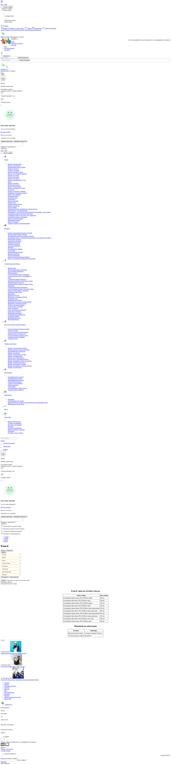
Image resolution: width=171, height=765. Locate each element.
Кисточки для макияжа (15, 425)
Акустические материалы (15, 271)
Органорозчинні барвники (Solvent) (19, 257)
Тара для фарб (12, 207)
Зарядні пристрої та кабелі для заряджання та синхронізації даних (28, 402)
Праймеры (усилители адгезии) (17, 193)
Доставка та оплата (10, 30)
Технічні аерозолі (13, 385)
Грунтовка (11, 190)
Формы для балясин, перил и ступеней (19, 361)
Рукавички (11, 431)
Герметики (11, 286)
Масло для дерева (13, 222)
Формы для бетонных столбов (17, 354)
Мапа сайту (7, 699)
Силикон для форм (13, 170)
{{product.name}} (6, 750)
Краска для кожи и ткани (15, 172)
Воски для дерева (13, 183)
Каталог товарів (7, 7)
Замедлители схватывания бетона (18, 359)
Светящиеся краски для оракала (17, 217)
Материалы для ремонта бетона (17, 297)
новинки (24, 580)
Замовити (4, 762)
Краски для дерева (13, 178)
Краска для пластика (14, 165)
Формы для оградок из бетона (17, 364)
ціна (16, 580)
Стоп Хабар (11, 250)
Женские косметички (14, 421)
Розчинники (11, 199)
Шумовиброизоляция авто (16, 380)
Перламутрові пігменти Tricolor (17, 234)
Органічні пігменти (14, 244)
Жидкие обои (12, 268)
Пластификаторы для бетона (16, 351)
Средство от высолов (14, 311)
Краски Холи (12, 202)
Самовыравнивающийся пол (16, 314)
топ (19, 580)
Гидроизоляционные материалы (17, 287)
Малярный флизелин (14, 318)
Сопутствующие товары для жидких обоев (21, 289)
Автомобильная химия (15, 382)
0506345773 (6, 56)
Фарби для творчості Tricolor (16, 188)
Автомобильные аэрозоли (16, 377)
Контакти (38, 30)
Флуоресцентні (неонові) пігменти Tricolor (21, 236)
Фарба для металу (13, 169)
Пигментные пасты (14, 185)
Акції (2, 30)
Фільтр (3, 550)
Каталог (14, 38)
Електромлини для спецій (16, 401)
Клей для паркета (13, 308)
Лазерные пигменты (14, 242)
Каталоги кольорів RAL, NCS (17, 180)
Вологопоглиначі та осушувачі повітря (19, 302)
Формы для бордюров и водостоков (18, 350)
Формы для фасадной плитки (17, 362)
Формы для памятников (15, 356)
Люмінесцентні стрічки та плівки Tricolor (20, 284)
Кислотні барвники (14, 255)
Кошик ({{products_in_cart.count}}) (14, 28)
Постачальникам (30, 30)
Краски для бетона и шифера (16, 191)
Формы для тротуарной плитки (17, 348)
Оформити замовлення (20, 141)
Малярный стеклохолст (15, 313)
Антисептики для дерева (15, 306)
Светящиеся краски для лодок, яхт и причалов (22, 215)
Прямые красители (13, 254)
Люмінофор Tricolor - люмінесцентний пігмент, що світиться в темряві (29, 238)
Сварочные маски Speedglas (16, 337)
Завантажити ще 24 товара (9, 583)
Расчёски (10, 426)
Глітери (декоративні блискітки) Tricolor (20, 233)
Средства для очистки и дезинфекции (19, 276)
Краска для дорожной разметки (17, 173)
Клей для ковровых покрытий (17, 310)
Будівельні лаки (12, 198)
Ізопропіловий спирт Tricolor (16, 167)
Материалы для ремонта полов (17, 303)
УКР (5, 4)
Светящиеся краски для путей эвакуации (20, 214)
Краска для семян (13, 201)
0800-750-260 (5, 37)
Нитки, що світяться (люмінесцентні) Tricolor (21, 258)
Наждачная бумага (13, 319)
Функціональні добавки (15, 249)
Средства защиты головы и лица (18, 335)
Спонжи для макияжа (14, 423)
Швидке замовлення (6, 141)
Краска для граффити (14, 194)
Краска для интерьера (14, 186)
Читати (24, 653)
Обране (29, 28)
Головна (5, 26)
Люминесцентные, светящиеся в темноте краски (22, 209)
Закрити (3, 552)
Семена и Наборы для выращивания (19, 223)
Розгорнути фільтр (6, 582)
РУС (2, 4)
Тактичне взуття (13, 338)
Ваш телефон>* (22, 760)
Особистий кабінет (50, 28)
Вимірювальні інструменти (16, 404)
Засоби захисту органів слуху (17, 334)
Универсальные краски (15, 204)
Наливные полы (13, 298)
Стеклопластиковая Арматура (17, 279)
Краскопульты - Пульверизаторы (18, 210)
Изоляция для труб (13, 295)
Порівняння (38, 28)
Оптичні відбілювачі (14, 246)
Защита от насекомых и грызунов (18, 290)
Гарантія (6, 687)
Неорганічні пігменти (14, 239)
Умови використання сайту (12, 697)
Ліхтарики (11, 399)
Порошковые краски (14, 220)
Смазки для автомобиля (15, 383)
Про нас (19, 30)
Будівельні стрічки (13, 316)
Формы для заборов (14, 353)
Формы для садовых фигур (16, 358)
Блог (23, 30)
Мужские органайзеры (15, 428)
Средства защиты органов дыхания (18, 329)
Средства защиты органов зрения (18, 332)
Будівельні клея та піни (15, 292)
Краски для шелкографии (15, 218)
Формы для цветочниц (15, 367)
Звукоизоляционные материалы (17, 270)
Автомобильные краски (15, 378)
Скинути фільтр (14, 577)
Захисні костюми (13, 330)
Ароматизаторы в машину (16, 390)
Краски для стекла (13, 175)
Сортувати (9, 550)
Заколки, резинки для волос (16, 429)
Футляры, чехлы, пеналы (15, 433)
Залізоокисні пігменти (14, 241)
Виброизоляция (12, 273)
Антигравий (11, 386)
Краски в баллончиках (15, 164)
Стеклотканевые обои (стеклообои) (18, 274)
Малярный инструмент (15, 300)
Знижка (6, 684)
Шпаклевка (11, 294)
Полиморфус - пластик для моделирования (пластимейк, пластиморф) (29, 212)
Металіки (11, 247)
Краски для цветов (13, 206)
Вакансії (6, 695)
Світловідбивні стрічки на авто (17, 388)
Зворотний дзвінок (23, 57)
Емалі (9, 181)
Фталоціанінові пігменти (15, 252)
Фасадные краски (13, 196)
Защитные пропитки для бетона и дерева (20, 281)
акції (28, 580)
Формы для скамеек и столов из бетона (20, 366)
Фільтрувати (4, 577)
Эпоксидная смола (13, 177)
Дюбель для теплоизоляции (16, 305)
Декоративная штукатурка (16, 282)
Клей (9, 278)
